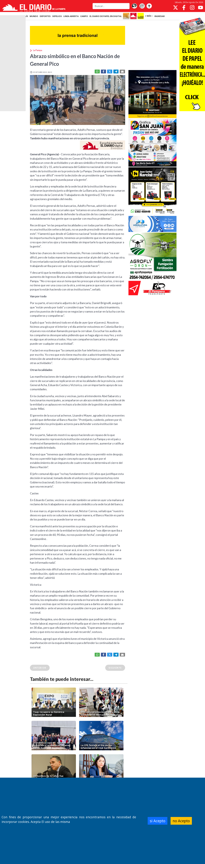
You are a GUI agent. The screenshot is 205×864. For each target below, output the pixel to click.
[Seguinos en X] (175, 7)
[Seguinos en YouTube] (200, 7)
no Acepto (181, 820)
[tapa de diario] (142, 6)
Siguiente (115, 667)
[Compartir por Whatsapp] (97, 71)
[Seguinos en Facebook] (183, 7)
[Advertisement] (152, 45)
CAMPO (84, 16)
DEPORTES (45, 16)
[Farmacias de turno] (149, 6)
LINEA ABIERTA (71, 16)
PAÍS (25, 16)
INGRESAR (159, 16)
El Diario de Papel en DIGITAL (106, 16)
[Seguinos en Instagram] (192, 7)
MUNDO (34, 16)
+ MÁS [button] (148, 15)
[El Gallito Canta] (134, 6)
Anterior (39, 667)
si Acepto (157, 820)
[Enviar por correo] (122, 71)
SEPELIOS (57, 16)
